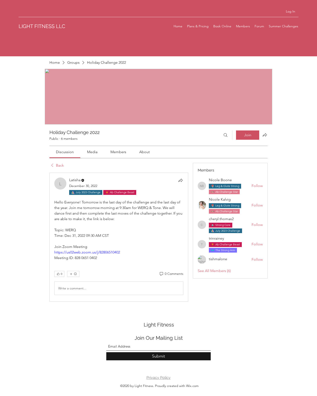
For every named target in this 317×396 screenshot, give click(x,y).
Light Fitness (159, 325)
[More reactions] (73, 274)
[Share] (180, 180)
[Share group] (265, 135)
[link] (65, 152)
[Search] (225, 135)
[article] (118, 237)
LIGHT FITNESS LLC (42, 26)
